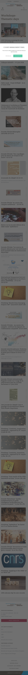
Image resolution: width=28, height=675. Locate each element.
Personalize (8, 56)
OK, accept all (18, 56)
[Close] (14, 337)
